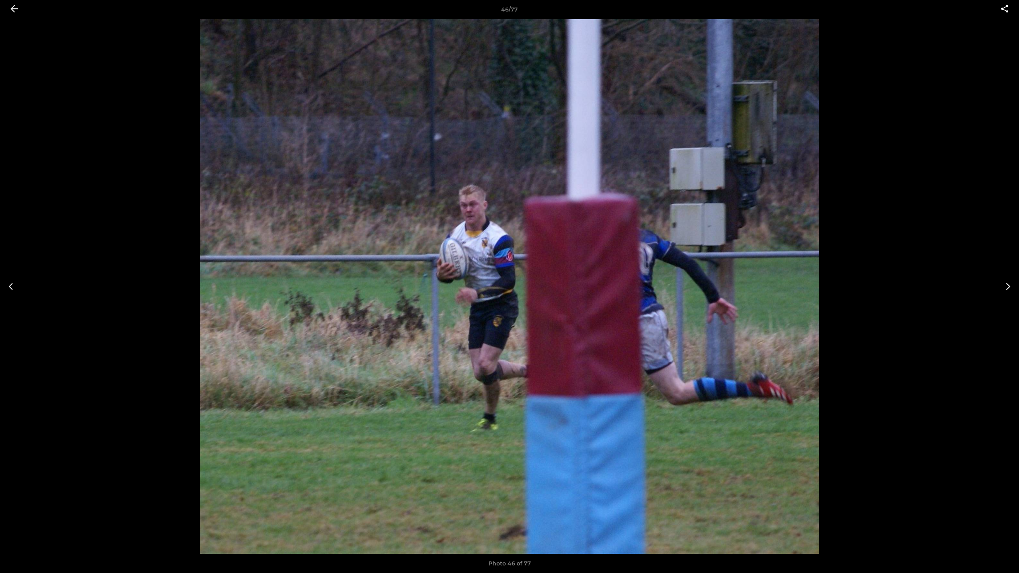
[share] (1004, 9)
